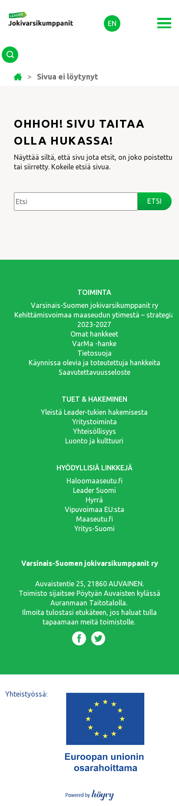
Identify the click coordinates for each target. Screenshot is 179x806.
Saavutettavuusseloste (94, 372)
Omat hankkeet (94, 334)
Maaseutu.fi (94, 519)
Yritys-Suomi (94, 528)
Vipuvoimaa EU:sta (94, 509)
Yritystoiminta (94, 422)
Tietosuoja (94, 353)
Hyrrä (94, 500)
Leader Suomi (94, 490)
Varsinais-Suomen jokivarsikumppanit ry (94, 305)
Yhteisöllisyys (94, 431)
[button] (164, 23)
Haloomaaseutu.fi (94, 481)
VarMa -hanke (94, 343)
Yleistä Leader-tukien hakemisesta (94, 412)
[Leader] (41, 12)
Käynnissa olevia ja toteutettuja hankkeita (94, 363)
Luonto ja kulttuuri (94, 441)
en (112, 23)
